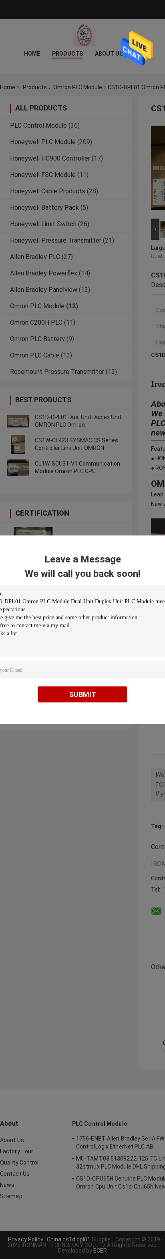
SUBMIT (82, 694)
